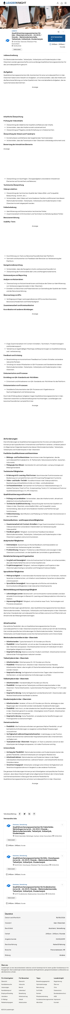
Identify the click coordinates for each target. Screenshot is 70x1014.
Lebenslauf (22, 990)
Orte (55, 987)
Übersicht (4, 981)
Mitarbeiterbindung (42, 996)
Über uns (56, 984)
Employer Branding (7, 993)
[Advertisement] (35, 101)
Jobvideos (4, 996)
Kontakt (56, 1002)
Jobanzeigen (5, 987)
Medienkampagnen (7, 1002)
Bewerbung (22, 993)
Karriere (38, 993)
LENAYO (14, 31)
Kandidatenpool (6, 990)
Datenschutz (58, 990)
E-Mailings (4, 999)
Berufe (21, 987)
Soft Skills (39, 990)
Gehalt (21, 999)
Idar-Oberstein (59, 923)
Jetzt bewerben (56, 37)
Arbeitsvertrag (23, 996)
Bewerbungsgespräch (43, 981)
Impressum (57, 999)
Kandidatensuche (6, 984)
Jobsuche (22, 984)
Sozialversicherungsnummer (44, 999)
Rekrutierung (40, 987)
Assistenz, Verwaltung (20, 824)
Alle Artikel (39, 1002)
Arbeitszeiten (23, 1002)
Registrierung (58, 981)
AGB (55, 996)
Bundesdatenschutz (60, 993)
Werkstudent (17, 49)
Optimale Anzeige (41, 984)
